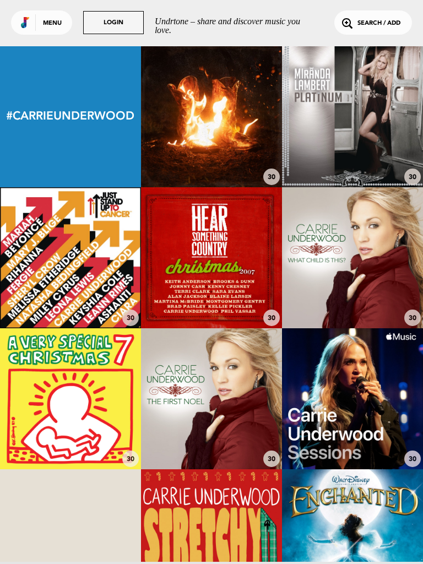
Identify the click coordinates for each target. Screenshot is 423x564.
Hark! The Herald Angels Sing (70, 433)
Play (211, 116)
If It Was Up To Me (211, 151)
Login (113, 23)
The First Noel (211, 439)
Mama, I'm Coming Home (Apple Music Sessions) (352, 433)
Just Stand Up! (70, 253)
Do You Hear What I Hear (211, 298)
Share (241, 116)
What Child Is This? (352, 298)
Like (182, 116)
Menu (52, 23)
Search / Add (378, 23)
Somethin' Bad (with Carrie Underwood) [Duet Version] (352, 151)
